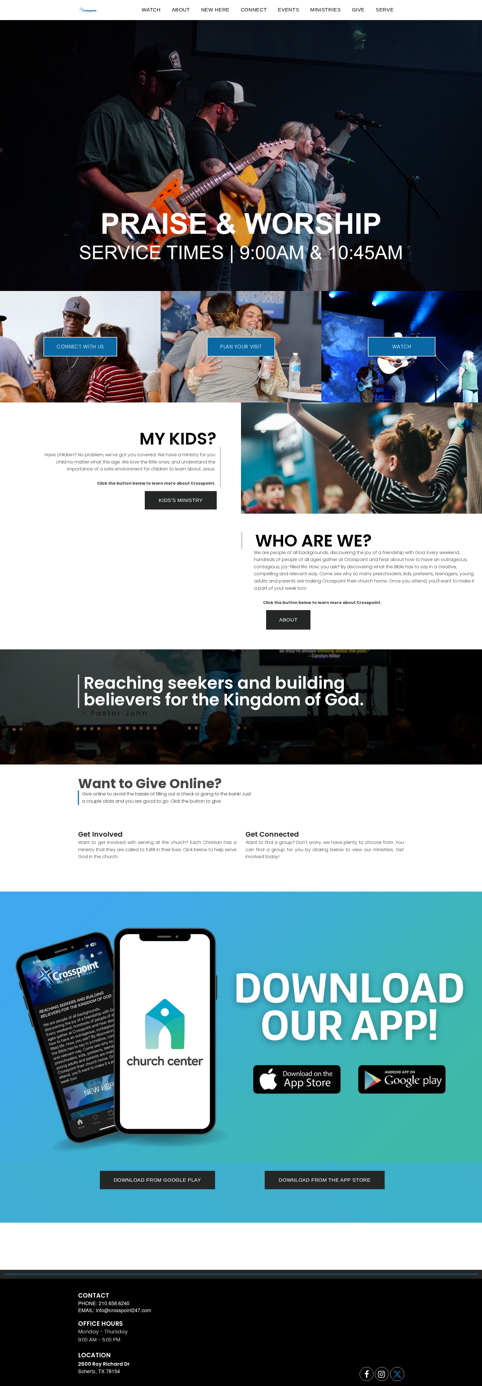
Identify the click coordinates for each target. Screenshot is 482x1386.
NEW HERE (215, 10)
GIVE (358, 10)
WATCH (151, 10)
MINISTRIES (325, 10)
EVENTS (288, 10)
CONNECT (254, 10)
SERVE (385, 10)
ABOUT (181, 10)
